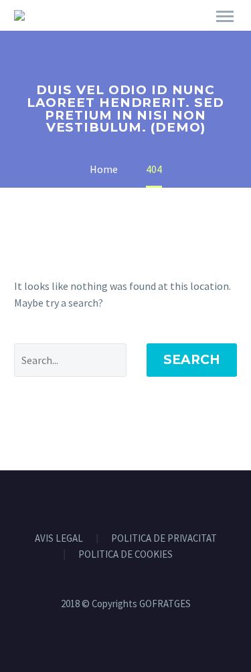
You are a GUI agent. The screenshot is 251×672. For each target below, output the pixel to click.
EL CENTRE (197, 35)
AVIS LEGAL (59, 539)
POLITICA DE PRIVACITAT (164, 539)
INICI (133, 35)
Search (191, 359)
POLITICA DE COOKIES (125, 555)
